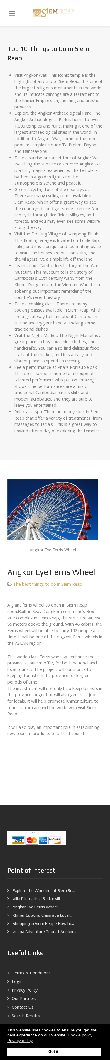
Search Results (26, 1016)
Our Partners (24, 998)
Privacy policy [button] (20, 1040)
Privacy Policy (25, 990)
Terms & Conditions (31, 973)
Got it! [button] (54, 1052)
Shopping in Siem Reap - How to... (43, 923)
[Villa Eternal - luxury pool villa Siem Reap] (55, 13)
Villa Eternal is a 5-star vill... (37, 898)
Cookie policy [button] (80, 1035)
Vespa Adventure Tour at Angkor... (44, 931)
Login (17, 981)
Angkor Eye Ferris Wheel (35, 907)
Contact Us (22, 1007)
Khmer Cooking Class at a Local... (42, 915)
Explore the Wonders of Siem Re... (43, 890)
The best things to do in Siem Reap (47, 584)
